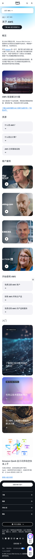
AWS (3, 17)
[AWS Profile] (32, 3)
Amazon (8, 49)
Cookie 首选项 (6, 551)
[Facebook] (5, 539)
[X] (3, 539)
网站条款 (8, 548)
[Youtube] (17, 539)
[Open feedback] (33, 279)
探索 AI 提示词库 (7, 477)
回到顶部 (16, 544)
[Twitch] (14, 539)
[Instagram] (11, 539)
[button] (8, 10)
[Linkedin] (8, 539)
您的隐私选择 (17, 548)
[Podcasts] (20, 539)
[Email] (23, 539)
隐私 (3, 548)
